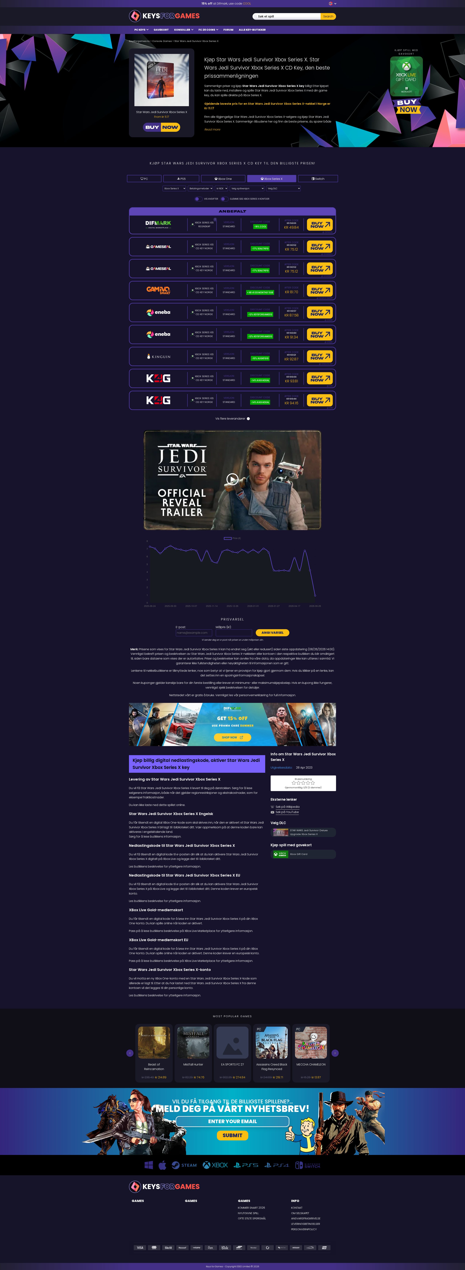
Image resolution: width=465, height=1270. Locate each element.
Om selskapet (300, 1213)
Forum (228, 30)
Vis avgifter (211, 198)
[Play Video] (232, 480)
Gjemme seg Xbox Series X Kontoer (249, 198)
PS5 (183, 179)
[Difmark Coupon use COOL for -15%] (232, 724)
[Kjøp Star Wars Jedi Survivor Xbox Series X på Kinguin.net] (320, 356)
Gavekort (161, 30)
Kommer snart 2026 (251, 1208)
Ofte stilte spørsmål (252, 1218)
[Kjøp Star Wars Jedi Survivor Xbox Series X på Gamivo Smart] (320, 290)
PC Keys (140, 30)
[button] (130, 1053)
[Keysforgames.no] (164, 16)
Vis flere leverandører (230, 418)
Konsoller (182, 30)
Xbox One (224, 179)
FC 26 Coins (207, 30)
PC (145, 179)
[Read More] (267, 129)
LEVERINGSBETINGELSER (305, 1224)
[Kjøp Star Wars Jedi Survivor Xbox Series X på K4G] (320, 378)
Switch (319, 179)
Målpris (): (223, 627)
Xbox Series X (273, 179)
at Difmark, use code (226, 3)
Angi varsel (273, 632)
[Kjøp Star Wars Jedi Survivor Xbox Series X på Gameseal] (320, 246)
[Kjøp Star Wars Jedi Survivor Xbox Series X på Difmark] (320, 225)
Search (328, 16)
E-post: (181, 627)
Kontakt (296, 1208)
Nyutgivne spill (248, 1213)
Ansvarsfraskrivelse (305, 1218)
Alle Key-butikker (252, 30)
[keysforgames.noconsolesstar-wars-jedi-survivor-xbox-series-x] (331, 3)
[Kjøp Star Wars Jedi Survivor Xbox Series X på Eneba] (320, 312)
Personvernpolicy (304, 1229)
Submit (232, 1135)
